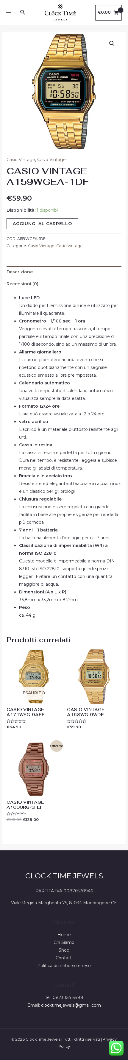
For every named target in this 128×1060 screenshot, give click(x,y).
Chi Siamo (64, 942)
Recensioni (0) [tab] (22, 283)
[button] (112, 43)
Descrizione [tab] (20, 272)
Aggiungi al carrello (42, 223)
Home (64, 934)
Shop (64, 950)
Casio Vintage (21, 159)
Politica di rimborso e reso (64, 965)
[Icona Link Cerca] (23, 12)
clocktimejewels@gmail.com (71, 1005)
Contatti (64, 958)
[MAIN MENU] (8, 12)
